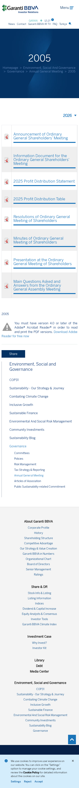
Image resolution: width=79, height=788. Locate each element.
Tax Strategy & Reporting (29, 470)
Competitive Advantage (38, 543)
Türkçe (63, 24)
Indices (39, 603)
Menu (64, 8)
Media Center (39, 671)
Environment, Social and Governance (32, 367)
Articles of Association (27, 481)
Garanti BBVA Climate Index (39, 624)
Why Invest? (39, 643)
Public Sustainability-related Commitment (39, 486)
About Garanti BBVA (38, 521)
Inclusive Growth (21, 405)
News (11, 24)
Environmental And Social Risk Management (40, 421)
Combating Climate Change (28, 396)
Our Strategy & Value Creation (38, 548)
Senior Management (38, 569)
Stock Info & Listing (39, 593)
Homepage (10, 68)
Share (13, 354)
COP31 (14, 380)
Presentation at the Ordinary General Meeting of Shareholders (42, 262)
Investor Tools (39, 619)
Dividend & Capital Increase (39, 608)
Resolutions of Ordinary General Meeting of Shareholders (41, 218)
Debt (39, 666)
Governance (15, 71)
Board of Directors (38, 564)
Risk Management (25, 464)
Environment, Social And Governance (49, 68)
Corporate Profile (38, 527)
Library (39, 660)
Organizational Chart (38, 559)
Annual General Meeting (46, 71)
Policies (18, 458)
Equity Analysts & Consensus (39, 614)
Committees (22, 453)
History (38, 533)
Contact (21, 24)
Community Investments (26, 430)
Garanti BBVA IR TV (39, 24)
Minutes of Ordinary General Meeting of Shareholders (38, 240)
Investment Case (39, 636)
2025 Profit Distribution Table (39, 199)
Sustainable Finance (23, 413)
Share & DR (39, 587)
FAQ (55, 24)
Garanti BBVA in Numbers (38, 553)
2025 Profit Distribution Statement (44, 181)
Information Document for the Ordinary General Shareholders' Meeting (41, 159)
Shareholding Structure (38, 538)
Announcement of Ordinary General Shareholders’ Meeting (40, 136)
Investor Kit (39, 648)
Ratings (38, 574)
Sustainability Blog (22, 438)
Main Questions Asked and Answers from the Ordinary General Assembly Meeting (37, 285)
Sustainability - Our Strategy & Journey (36, 388)
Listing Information (39, 598)
